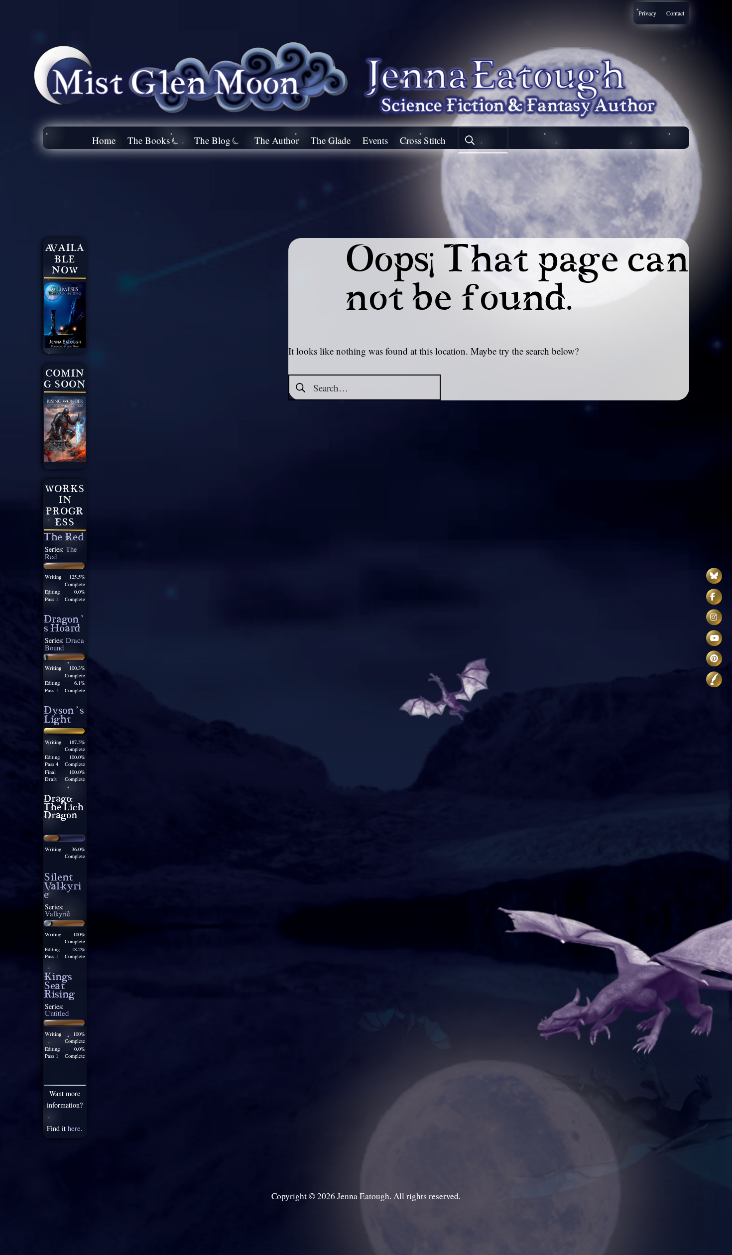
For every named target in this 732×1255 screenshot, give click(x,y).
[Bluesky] (714, 576)
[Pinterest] (714, 658)
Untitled (57, 1013)
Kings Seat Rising (59, 987)
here (74, 1128)
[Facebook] (714, 597)
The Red (64, 538)
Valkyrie (57, 913)
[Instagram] (714, 617)
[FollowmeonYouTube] (714, 638)
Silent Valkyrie (62, 887)
